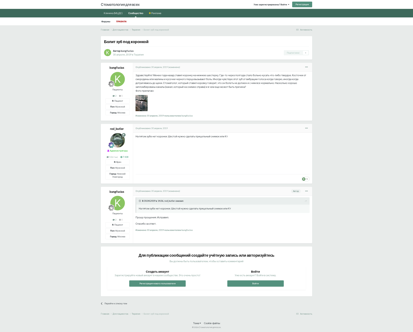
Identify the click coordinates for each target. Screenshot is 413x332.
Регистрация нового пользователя (158, 283)
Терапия (139, 54)
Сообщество (135, 13)
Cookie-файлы (212, 323)
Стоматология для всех (120, 4)
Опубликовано (152, 67)
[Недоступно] (142, 102)
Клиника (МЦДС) (113, 13)
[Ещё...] (306, 67)
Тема (196, 323)
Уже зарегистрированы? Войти (271, 4)
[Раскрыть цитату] (140, 201)
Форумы (105, 21)
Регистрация (302, 4)
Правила (121, 21)
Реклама (156, 13)
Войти (255, 283)
